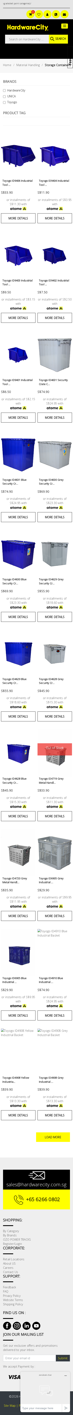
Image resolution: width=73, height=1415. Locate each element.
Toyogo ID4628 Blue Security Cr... (14, 780)
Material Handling (28, 65)
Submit (63, 1358)
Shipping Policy (13, 1304)
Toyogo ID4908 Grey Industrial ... (51, 1080)
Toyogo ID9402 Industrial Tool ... (54, 282)
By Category (11, 1231)
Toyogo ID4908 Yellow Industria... (15, 1080)
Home (7, 65)
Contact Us (10, 1272)
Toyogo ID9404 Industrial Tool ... (54, 183)
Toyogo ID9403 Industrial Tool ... (17, 282)
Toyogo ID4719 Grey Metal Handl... (51, 780)
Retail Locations (13, 1259)
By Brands (10, 1235)
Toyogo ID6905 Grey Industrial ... (51, 880)
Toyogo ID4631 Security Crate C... (53, 382)
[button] (64, 26)
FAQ (6, 1291)
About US (9, 1263)
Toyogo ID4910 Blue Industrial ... (51, 980)
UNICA (11, 96)
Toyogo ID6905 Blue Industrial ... (14, 980)
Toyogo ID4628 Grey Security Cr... (51, 681)
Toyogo (12, 102)
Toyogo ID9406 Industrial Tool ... (17, 183)
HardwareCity (16, 90)
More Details (18, 218)
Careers (8, 1268)
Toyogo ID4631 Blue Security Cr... (14, 482)
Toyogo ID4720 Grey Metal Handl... (14, 880)
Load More (53, 1137)
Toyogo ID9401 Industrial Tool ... (17, 382)
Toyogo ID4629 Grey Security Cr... (51, 581)
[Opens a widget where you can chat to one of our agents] (45, 1392)
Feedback (9, 1287)
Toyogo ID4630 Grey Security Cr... (51, 482)
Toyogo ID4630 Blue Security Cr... (14, 581)
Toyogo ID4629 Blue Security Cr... (14, 681)
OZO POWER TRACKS (17, 1239)
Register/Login (12, 1244)
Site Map (10, 1405)
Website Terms (13, 1300)
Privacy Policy (11, 1296)
